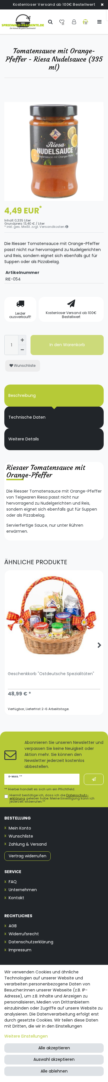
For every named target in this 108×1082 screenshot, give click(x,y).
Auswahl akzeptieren (54, 1059)
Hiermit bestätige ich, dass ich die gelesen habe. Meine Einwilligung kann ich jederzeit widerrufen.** (52, 798)
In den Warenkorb (67, 345)
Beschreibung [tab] (22, 395)
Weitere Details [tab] (23, 439)
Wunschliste (24, 365)
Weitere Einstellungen (26, 1036)
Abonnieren (94, 779)
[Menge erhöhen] (22, 340)
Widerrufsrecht (24, 934)
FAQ (13, 882)
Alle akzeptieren (54, 1048)
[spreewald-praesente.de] (23, 21)
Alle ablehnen (54, 1071)
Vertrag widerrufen (27, 856)
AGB (13, 926)
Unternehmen (23, 890)
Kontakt (16, 898)
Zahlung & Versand (28, 844)
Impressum (20, 950)
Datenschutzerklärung (31, 942)
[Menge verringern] (22, 350)
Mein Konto (20, 828)
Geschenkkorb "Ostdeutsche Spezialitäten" (51, 674)
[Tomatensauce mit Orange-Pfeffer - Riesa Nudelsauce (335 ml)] (54, 151)
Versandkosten (52, 226)
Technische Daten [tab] (27, 417)
